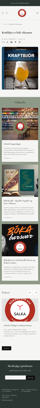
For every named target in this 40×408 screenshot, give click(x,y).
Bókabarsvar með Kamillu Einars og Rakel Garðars (19, 261)
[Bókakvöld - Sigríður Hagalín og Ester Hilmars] (20, 181)
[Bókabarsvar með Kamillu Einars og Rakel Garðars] (20, 240)
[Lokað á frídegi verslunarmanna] (20, 310)
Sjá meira (6, 348)
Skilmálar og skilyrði (7, 400)
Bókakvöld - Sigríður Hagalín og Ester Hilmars (18, 202)
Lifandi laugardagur (12, 144)
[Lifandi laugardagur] (20, 124)
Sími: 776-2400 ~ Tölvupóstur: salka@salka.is (9, 396)
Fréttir (5, 24)
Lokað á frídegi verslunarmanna (18, 325)
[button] (3, 13)
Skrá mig (30, 378)
